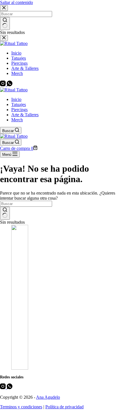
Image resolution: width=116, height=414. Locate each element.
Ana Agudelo (48, 397)
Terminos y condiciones (21, 406)
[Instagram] (3, 387)
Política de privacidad (64, 406)
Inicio (16, 99)
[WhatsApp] (9, 387)
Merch (17, 119)
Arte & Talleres (25, 114)
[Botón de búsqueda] (5, 213)
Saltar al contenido (16, 2)
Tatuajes (18, 104)
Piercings (19, 109)
